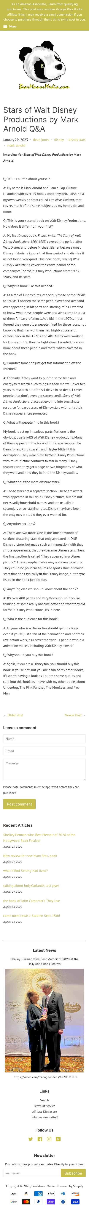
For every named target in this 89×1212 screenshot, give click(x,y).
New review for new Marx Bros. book (30, 856)
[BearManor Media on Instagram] (49, 1140)
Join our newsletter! (45, 1117)
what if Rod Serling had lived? (25, 870)
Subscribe (73, 1173)
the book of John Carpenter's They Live (31, 901)
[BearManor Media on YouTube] (58, 1140)
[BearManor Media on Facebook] (39, 1140)
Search (44, 1100)
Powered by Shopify (70, 1186)
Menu (12, 26)
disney (59, 139)
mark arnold (16, 145)
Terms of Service (44, 1106)
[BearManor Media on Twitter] (30, 1140)
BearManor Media (44, 1186)
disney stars (77, 139)
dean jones (41, 139)
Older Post (15, 715)
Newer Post (73, 715)
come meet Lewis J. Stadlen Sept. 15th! (31, 915)
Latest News (44, 950)
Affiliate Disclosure (44, 1112)
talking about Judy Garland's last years (31, 885)
